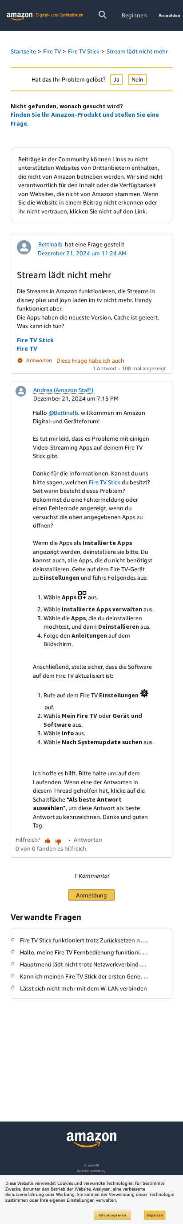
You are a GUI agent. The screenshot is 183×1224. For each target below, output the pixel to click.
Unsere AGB (91, 1165)
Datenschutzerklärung (91, 1170)
